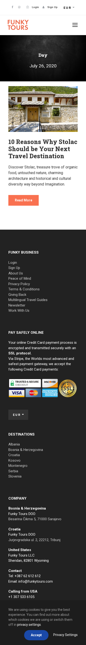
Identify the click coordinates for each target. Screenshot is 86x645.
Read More (23, 200)
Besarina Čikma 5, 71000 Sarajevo (34, 519)
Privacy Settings (65, 635)
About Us (15, 273)
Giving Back (17, 294)
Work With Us (18, 310)
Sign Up (14, 268)
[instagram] (19, 7)
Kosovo (14, 460)
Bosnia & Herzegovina (25, 450)
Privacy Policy (19, 284)
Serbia (13, 471)
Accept (36, 635)
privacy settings (29, 624)
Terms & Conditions (24, 289)
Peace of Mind (19, 278)
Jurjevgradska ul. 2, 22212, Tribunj (34, 540)
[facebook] (12, 7)
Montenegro (17, 466)
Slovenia (15, 476)
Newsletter (16, 305)
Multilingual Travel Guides (28, 300)
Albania (14, 444)
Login (12, 262)
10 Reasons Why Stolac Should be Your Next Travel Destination (42, 149)
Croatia (14, 455)
